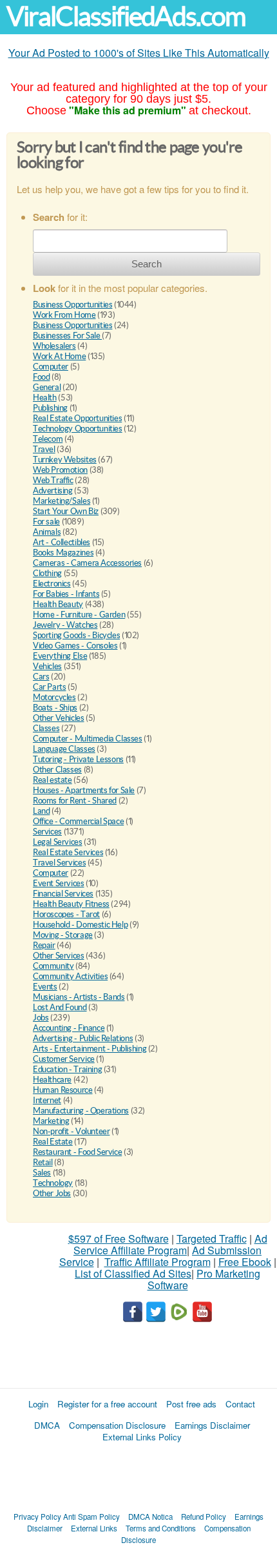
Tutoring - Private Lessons (78, 759)
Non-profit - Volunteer (71, 1131)
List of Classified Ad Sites (133, 1273)
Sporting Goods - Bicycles (76, 635)
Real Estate (53, 1141)
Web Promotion (60, 470)
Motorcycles (54, 697)
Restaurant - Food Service (77, 1152)
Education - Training (67, 1069)
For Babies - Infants (66, 594)
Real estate (52, 780)
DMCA (47, 1425)
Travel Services (59, 862)
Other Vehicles (58, 718)
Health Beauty (58, 604)
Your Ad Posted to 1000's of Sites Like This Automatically (138, 52)
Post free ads (191, 1404)
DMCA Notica (150, 1516)
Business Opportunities (72, 304)
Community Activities (70, 976)
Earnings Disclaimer (212, 1425)
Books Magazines (63, 552)
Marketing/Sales (61, 501)
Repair (44, 945)
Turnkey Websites (65, 459)
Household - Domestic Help (80, 924)
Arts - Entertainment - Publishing (89, 1048)
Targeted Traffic (212, 1238)
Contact (240, 1404)
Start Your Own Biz (66, 511)
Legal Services (57, 842)
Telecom (47, 439)
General (47, 387)
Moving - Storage (63, 935)
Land (41, 811)
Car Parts (49, 687)
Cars (41, 676)
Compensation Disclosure (117, 1425)
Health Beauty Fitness (71, 904)
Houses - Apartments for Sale (84, 790)
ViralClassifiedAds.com (125, 16)
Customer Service (64, 1059)
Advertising (53, 490)
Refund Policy (203, 1516)
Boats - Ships (55, 707)
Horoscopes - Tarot (66, 914)
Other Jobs (52, 1193)
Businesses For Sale (67, 335)
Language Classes (64, 749)
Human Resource (63, 1090)
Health (45, 397)
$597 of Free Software (118, 1238)
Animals (47, 532)
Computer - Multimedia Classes (87, 738)
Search (146, 263)
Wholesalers (54, 346)
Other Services (58, 955)
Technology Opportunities (77, 428)
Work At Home (59, 356)
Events (45, 986)
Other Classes (57, 769)
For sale (46, 521)
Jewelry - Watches (65, 625)
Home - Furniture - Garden (79, 614)
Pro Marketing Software (204, 1279)
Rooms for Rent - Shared (75, 800)
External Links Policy (142, 1437)
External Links (94, 1528)
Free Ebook (244, 1261)
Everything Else (60, 656)
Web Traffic (53, 480)
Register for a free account (107, 1404)
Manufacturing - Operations (81, 1110)
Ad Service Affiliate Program (170, 1244)
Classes (46, 728)
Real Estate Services (68, 852)
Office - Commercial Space (78, 821)
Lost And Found (60, 1007)
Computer (50, 366)
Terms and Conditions (161, 1528)
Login (38, 1404)
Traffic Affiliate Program (157, 1261)
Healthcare (52, 1079)
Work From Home (64, 315)
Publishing (50, 408)
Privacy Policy (37, 1516)
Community (53, 966)
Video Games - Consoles (75, 645)
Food (41, 377)
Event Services (58, 883)
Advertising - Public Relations (83, 1038)
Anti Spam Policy (91, 1516)
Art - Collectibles (61, 542)
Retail (43, 1162)
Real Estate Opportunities (77, 418)
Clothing (47, 573)
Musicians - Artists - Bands (78, 997)
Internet (47, 1100)
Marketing (51, 1121)
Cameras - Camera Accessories (87, 563)
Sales (42, 1172)
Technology (53, 1183)
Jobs (40, 1017)
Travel (44, 449)
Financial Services (63, 893)
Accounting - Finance (68, 1028)
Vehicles (47, 666)
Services (47, 831)
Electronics (52, 583)
